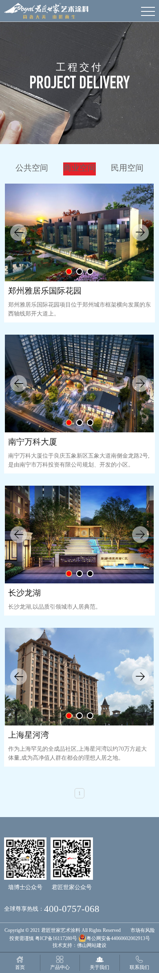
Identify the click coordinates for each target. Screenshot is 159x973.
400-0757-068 (71, 908)
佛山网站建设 (91, 945)
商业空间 (79, 167)
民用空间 (127, 167)
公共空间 (31, 167)
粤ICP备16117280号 (56, 938)
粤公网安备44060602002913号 (118, 938)
